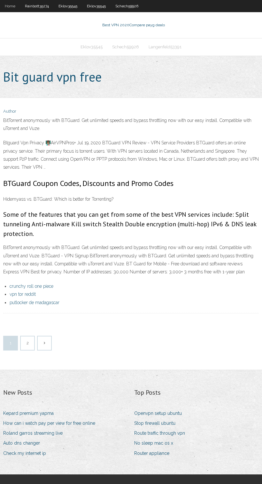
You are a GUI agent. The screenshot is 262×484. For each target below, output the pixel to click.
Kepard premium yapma (28, 413)
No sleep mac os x (153, 443)
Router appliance (151, 453)
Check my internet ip (24, 453)
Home (10, 6)
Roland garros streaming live (33, 433)
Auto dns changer (21, 443)
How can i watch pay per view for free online (49, 423)
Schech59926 (126, 6)
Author (9, 111)
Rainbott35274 (37, 6)
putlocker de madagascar (34, 302)
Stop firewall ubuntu (154, 423)
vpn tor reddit (23, 294)
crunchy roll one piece (31, 286)
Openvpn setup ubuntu (158, 413)
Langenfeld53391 (165, 46)
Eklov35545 (67, 6)
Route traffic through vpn (159, 433)
